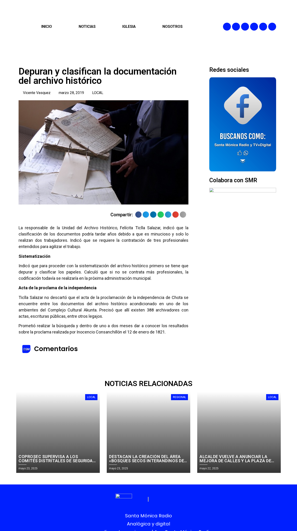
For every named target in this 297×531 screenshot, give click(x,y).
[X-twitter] (254, 27)
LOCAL (97, 93)
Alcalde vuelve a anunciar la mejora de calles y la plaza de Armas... (235, 460)
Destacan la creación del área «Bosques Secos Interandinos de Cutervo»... (146, 460)
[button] (138, 214)
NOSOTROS (172, 26)
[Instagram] (245, 27)
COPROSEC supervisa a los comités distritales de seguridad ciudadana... (57, 460)
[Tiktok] (272, 27)
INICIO (46, 26)
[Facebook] (227, 27)
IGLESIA (129, 26)
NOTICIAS (87, 26)
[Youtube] (263, 27)
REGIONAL (179, 397)
